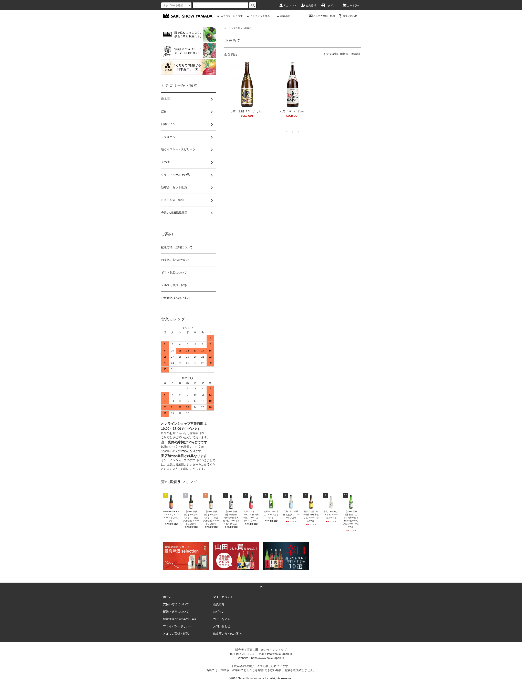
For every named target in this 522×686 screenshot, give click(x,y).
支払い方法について (176, 604)
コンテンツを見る (260, 16)
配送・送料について (176, 611)
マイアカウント (223, 596)
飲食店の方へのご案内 (227, 633)
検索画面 (285, 16)
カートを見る (221, 619)
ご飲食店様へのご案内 (175, 297)
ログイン (330, 5)
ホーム (227, 28)
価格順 (344, 53)
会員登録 (311, 5)
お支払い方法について (175, 260)
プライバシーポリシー (177, 626)
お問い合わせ (350, 15)
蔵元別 (236, 28)
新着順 (355, 53)
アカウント (290, 5)
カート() (353, 5)
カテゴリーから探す (232, 16)
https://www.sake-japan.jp (267, 657)
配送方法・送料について (176, 247)
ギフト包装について (174, 272)
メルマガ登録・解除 (324, 15)
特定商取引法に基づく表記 (180, 619)
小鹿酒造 (247, 28)
